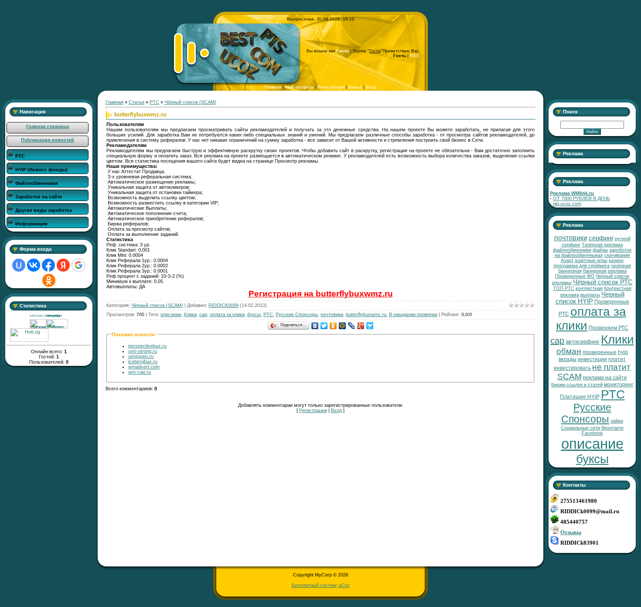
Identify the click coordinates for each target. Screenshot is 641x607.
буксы (254, 314)
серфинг (601, 238)
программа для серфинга (581, 265)
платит (617, 359)
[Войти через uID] (18, 265)
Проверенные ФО (574, 276)
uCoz (344, 585)
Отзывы (570, 532)
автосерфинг (583, 341)
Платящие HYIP (580, 397)
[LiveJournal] (351, 325)
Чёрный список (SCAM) (190, 102)
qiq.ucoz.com (567, 203)
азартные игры (591, 260)
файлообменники (572, 249)
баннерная (570, 270)
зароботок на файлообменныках (593, 252)
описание (170, 314)
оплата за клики (227, 314)
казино (616, 260)
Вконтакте (612, 427)
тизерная (621, 265)
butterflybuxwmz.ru (366, 314)
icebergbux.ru (142, 361)
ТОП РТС (563, 288)
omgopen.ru (140, 356)
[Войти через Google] (78, 265)
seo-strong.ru (142, 351)
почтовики (331, 314)
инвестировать (572, 368)
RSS (414, 55)
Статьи (136, 102)
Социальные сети (580, 427)
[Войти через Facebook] (48, 265)
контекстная (589, 288)
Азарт (567, 260)
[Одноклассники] (333, 325)
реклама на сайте (605, 378)
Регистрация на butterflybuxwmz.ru (321, 293)
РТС (154, 102)
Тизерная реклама (602, 244)
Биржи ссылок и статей (577, 384)
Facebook (592, 433)
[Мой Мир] (342, 325)
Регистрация (330, 87)
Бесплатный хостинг (314, 585)
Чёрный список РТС (603, 282)
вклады (567, 359)
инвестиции (592, 359)
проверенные (600, 352)
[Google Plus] (360, 325)
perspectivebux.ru (147, 345)
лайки (616, 420)
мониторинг (618, 385)
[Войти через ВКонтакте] (33, 265)
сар (203, 314)
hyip (623, 352)
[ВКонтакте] (315, 325)
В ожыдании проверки (413, 314)
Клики (190, 314)
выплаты (590, 294)
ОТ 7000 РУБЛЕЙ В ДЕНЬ (581, 198)
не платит (611, 367)
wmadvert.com (144, 366)
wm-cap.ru (139, 372)
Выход (355, 87)
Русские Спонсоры (297, 314)
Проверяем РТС (608, 328)
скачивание (617, 255)
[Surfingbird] (370, 325)
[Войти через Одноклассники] (48, 280)
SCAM (569, 376)
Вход (371, 87)
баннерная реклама (605, 270)
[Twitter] (324, 325)
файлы (600, 249)
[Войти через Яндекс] (63, 265)
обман (568, 351)
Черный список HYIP (590, 298)
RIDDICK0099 (223, 305)
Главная (273, 87)
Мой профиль (299, 87)
